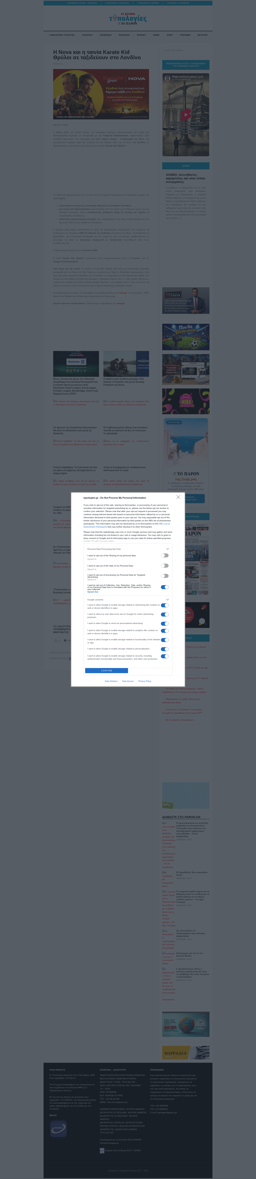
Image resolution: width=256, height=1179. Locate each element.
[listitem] (128, 548)
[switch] (165, 555)
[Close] (179, 498)
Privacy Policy (144, 681)
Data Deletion (111, 681)
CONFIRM (106, 671)
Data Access (128, 681)
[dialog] (128, 589)
